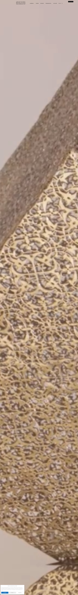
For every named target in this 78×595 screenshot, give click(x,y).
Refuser (12, 592)
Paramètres (20, 592)
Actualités (55, 3)
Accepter (5, 592)
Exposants (42, 3)
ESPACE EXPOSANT (70, 1)
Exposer (37, 3)
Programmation (48, 3)
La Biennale (31, 3)
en (60, 3)
